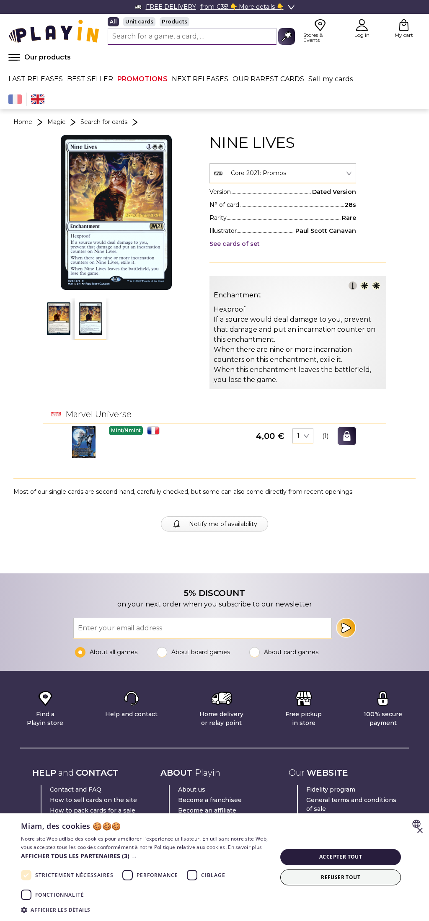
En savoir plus (245, 847)
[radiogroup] (201, 21)
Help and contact (131, 714)
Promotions (142, 79)
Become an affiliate (207, 810)
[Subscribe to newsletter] (346, 628)
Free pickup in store (303, 718)
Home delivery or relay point (221, 718)
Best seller (90, 79)
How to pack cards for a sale (92, 810)
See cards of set (234, 244)
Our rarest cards (268, 79)
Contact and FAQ (75, 789)
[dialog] (214, 867)
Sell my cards (330, 79)
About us (191, 789)
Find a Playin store (45, 718)
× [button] (419, 831)
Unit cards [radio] (139, 21)
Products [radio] (174, 21)
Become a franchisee (210, 800)
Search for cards (103, 122)
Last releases (35, 79)
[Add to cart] (347, 436)
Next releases (200, 79)
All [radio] (113, 21)
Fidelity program (330, 789)
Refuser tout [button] (340, 877)
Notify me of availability (223, 524)
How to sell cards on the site (93, 800)
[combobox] (282, 173)
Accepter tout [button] (340, 856)
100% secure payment (383, 718)
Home (22, 122)
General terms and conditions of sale (351, 804)
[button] (59, 318)
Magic (56, 122)
